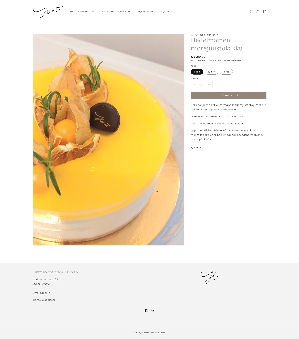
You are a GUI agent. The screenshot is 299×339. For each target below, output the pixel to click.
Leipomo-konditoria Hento (153, 333)
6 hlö (197, 71)
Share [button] (197, 147)
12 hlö (211, 71)
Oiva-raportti (41, 293)
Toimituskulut (214, 60)
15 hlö (226, 71)
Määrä (194, 78)
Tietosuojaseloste (44, 300)
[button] (87, 11)
